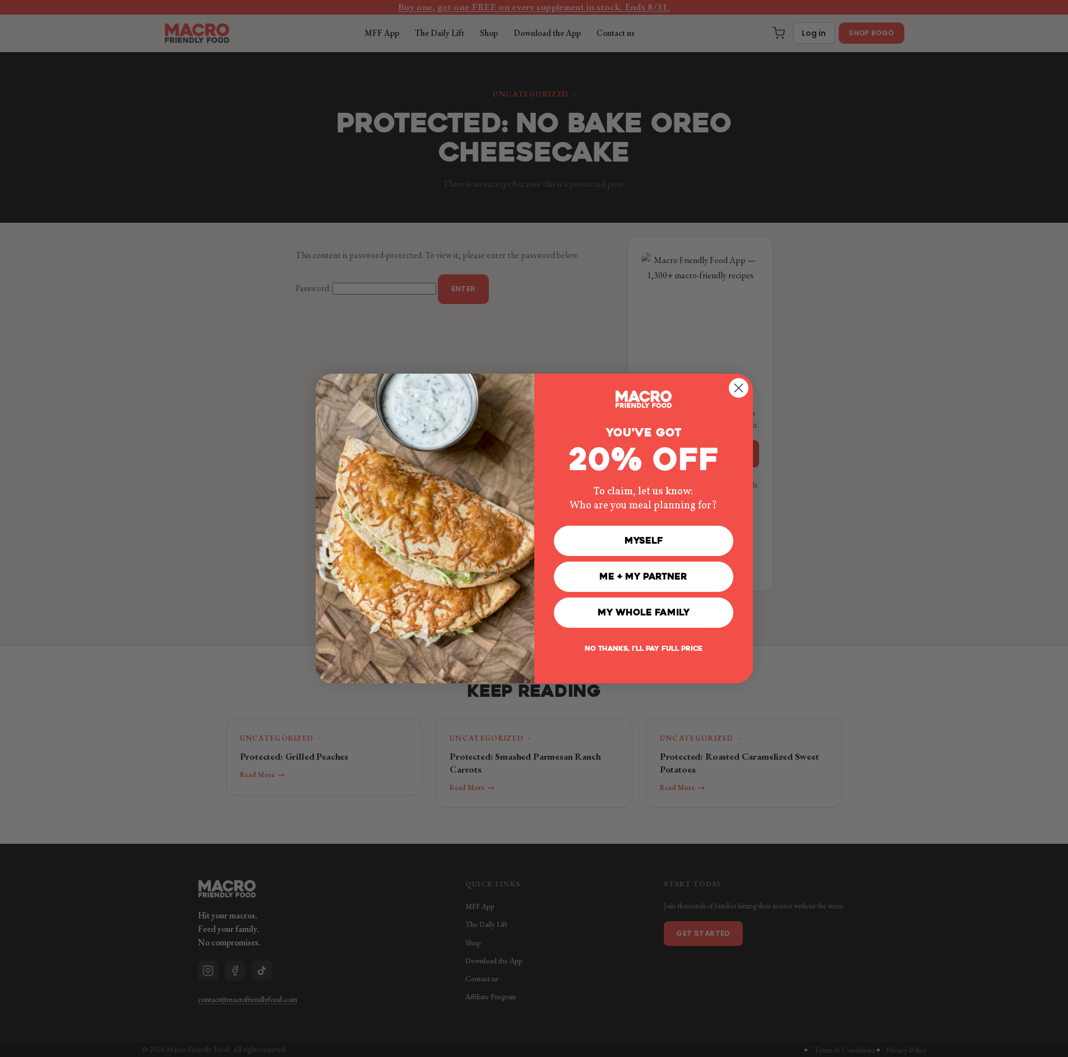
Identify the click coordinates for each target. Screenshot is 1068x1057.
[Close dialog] (738, 388)
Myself (644, 540)
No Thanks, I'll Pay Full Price (643, 648)
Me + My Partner (643, 576)
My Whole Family (644, 612)
